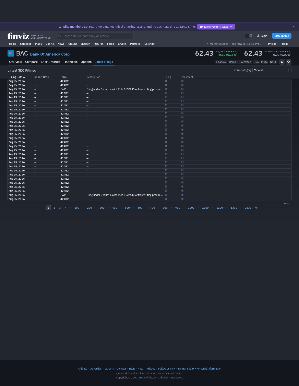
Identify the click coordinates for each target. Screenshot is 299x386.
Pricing (272, 43)
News (61, 43)
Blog (132, 368)
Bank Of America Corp (50, 54)
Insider (85, 43)
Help (285, 43)
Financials (70, 62)
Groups (72, 43)
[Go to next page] (256, 207)
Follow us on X (166, 368)
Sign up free (282, 35)
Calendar (149, 43)
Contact (121, 368)
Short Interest (50, 62)
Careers (109, 368)
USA (256, 61)
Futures (98, 43)
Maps (38, 43)
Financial (221, 61)
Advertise (95, 368)
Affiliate (82, 368)
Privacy (150, 368)
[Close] (294, 27)
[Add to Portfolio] (288, 62)
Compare (31, 62)
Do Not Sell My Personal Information (199, 368)
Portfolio (135, 43)
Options (86, 62)
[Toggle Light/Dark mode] (248, 36)
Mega (264, 61)
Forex (110, 43)
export (287, 203)
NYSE (273, 61)
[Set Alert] (282, 62)
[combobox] (95, 36)
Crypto (122, 43)
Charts (50, 43)
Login (264, 35)
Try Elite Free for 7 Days (214, 26)
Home (12, 43)
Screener (25, 43)
